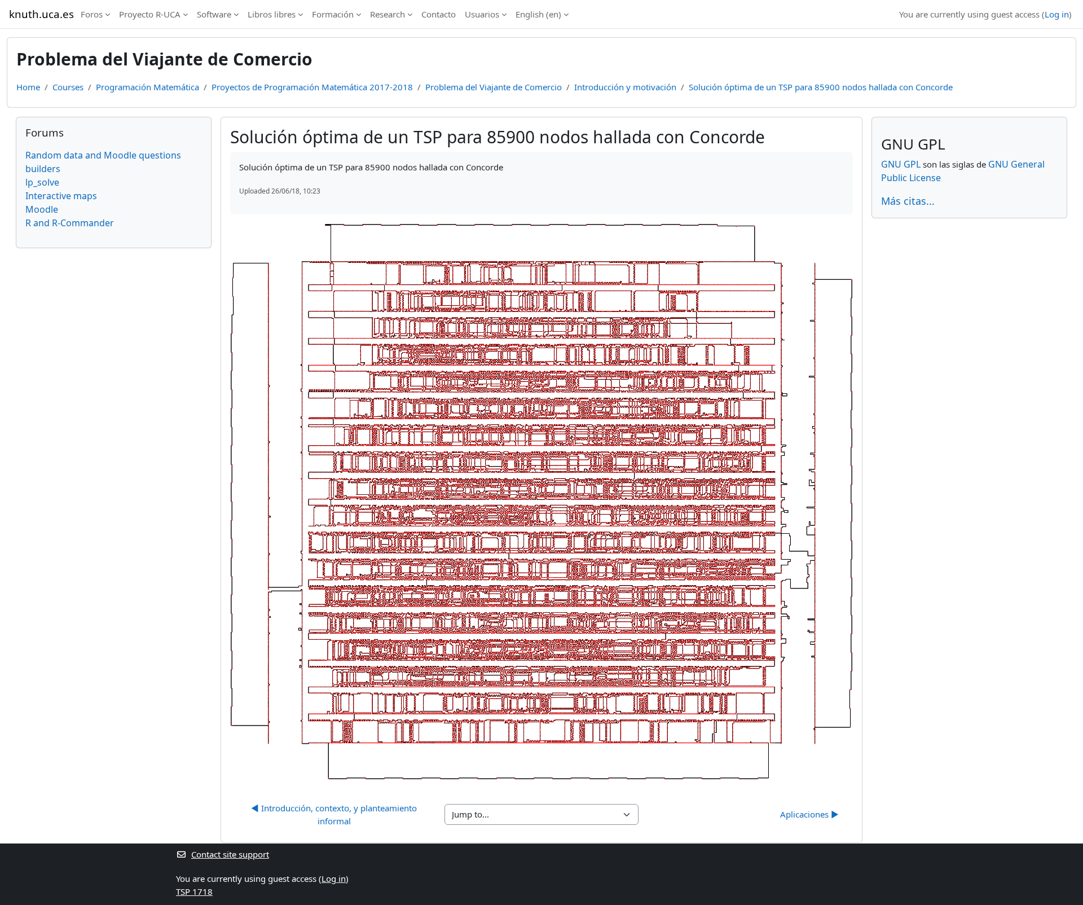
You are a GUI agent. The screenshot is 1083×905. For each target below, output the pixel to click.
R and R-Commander (69, 223)
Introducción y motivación (625, 87)
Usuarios (482, 14)
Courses (67, 87)
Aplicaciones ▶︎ (809, 814)
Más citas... (908, 201)
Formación (333, 14)
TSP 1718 (194, 891)
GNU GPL (901, 164)
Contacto (438, 14)
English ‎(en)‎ (538, 14)
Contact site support (230, 854)
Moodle (41, 209)
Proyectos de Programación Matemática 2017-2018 (312, 87)
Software (214, 14)
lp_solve (42, 182)
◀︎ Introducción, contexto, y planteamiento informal (335, 814)
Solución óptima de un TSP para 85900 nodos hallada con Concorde (821, 87)
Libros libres (272, 14)
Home (28, 87)
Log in (1057, 14)
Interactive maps (61, 196)
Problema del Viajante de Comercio (493, 87)
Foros (92, 14)
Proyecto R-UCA (149, 14)
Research (387, 14)
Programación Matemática (147, 87)
